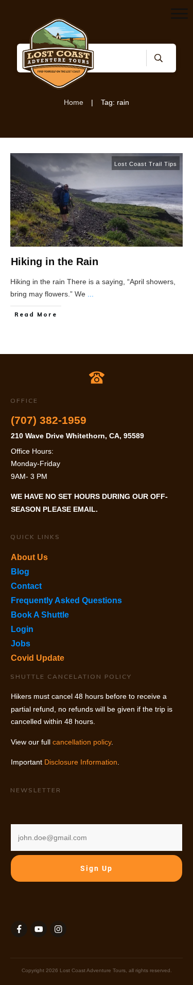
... (90, 294)
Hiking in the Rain (54, 261)
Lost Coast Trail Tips (145, 164)
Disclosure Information (80, 762)
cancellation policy (81, 742)
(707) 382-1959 (48, 420)
